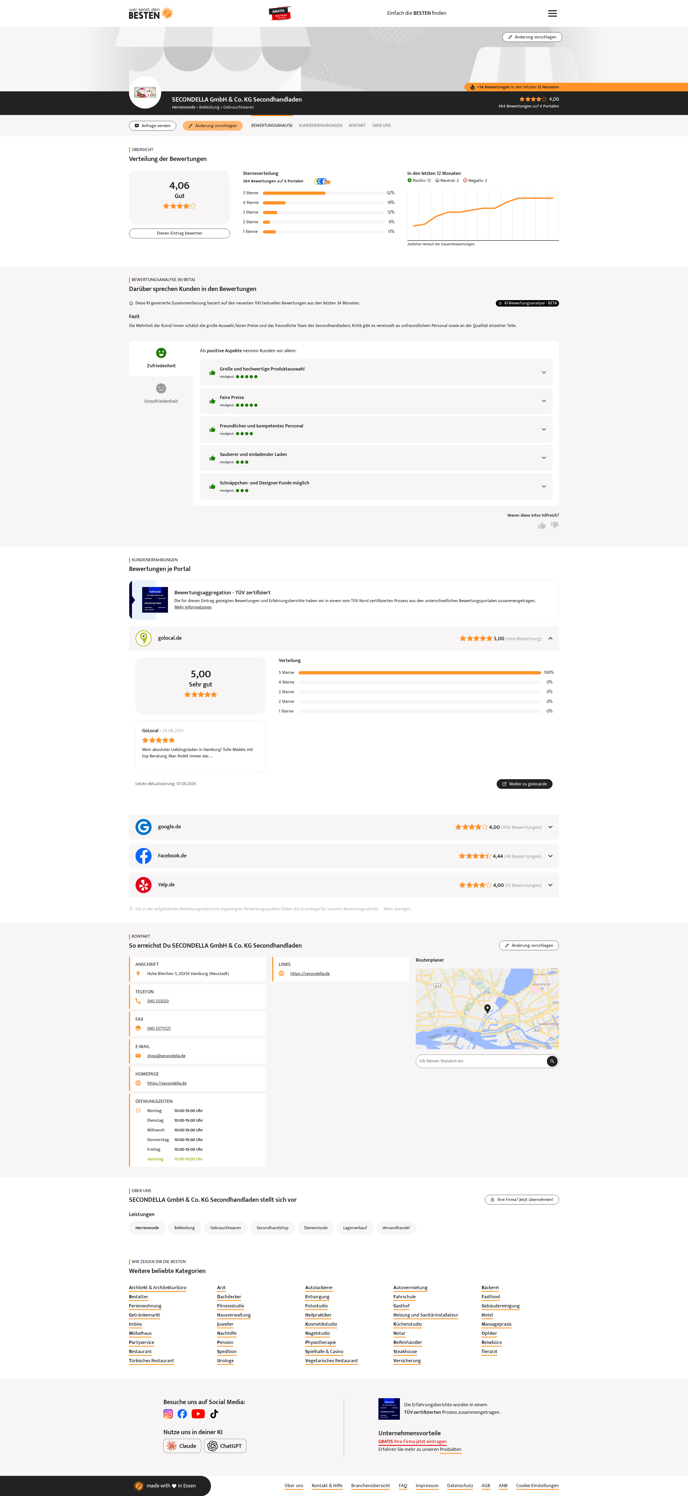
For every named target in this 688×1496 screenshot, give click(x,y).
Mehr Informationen (193, 607)
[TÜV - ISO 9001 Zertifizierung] (389, 1409)
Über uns (381, 126)
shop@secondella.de (166, 1056)
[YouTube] (198, 1414)
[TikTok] (214, 1414)
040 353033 (158, 1001)
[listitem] (158, 1288)
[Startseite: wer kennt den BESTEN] (151, 13)
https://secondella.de (167, 1083)
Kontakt (357, 126)
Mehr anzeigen (397, 909)
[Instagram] (168, 1414)
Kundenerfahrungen (320, 126)
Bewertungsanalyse (272, 126)
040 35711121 (159, 1029)
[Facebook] (182, 1414)
